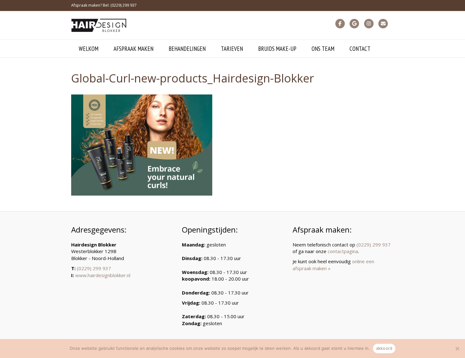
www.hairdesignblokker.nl (102, 275)
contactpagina (343, 251)
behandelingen (187, 48)
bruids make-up (277, 48)
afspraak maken (133, 48)
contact (360, 48)
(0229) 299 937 (94, 268)
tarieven (232, 48)
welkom (88, 48)
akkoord (384, 348)
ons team (323, 48)
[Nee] (457, 348)
